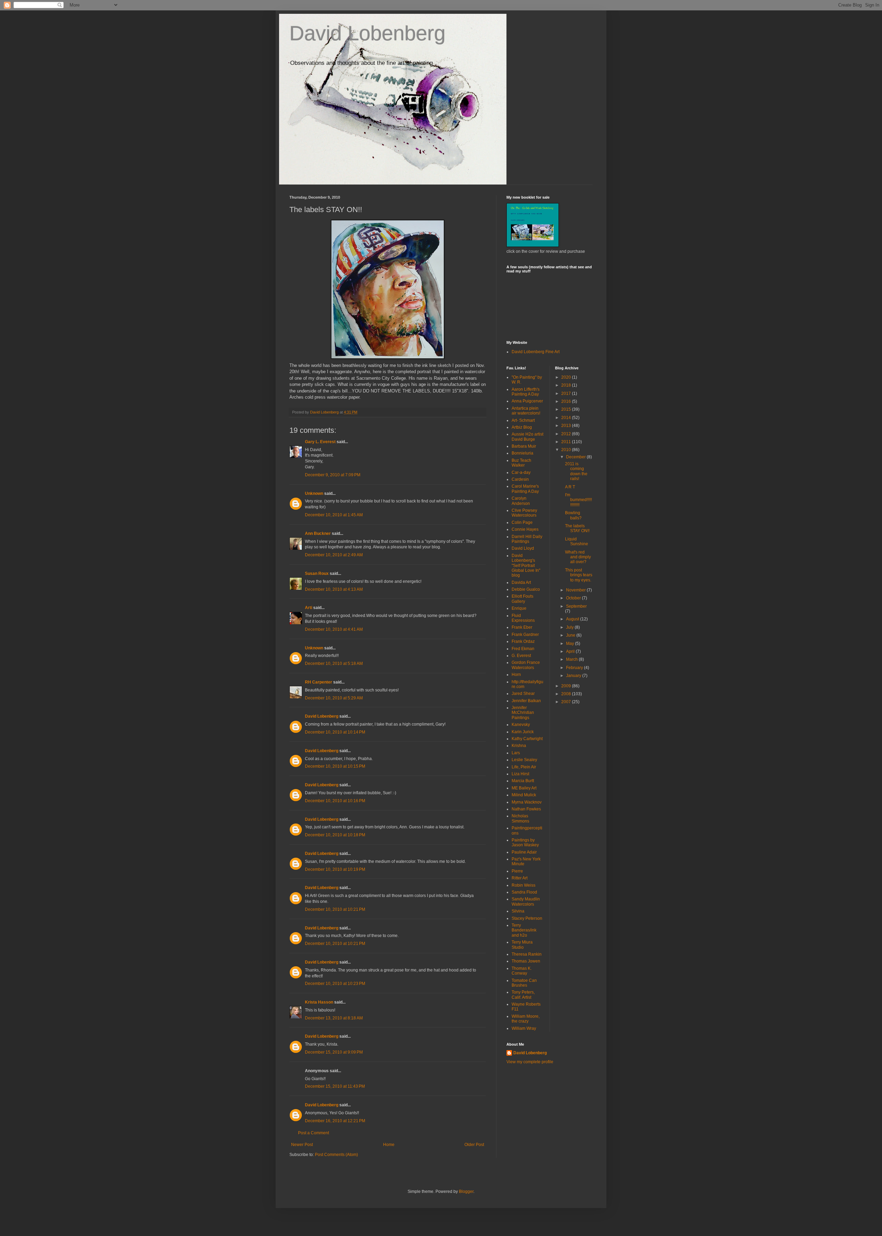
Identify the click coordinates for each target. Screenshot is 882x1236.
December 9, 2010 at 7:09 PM (332, 474)
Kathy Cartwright (527, 738)
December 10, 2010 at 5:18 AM (334, 663)
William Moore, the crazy (526, 1019)
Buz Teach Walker (521, 463)
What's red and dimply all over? (578, 557)
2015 (566, 409)
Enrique (519, 608)
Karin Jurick (523, 731)
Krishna (519, 745)
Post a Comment (313, 1132)
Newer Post (302, 1144)
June (571, 635)
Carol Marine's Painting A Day (525, 489)
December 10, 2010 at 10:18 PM (335, 835)
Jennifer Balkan (526, 700)
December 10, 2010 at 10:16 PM (335, 800)
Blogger (466, 1191)
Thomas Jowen (526, 961)
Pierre (517, 871)
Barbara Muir (524, 446)
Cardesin (520, 479)
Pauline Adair (524, 852)
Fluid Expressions (523, 618)
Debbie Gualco (526, 589)
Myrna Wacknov (527, 802)
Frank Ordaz (523, 641)
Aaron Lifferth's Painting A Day (526, 392)
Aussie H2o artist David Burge (527, 436)
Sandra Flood (524, 892)
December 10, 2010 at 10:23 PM (335, 983)
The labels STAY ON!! (577, 528)
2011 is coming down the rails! (576, 471)
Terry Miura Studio (522, 944)
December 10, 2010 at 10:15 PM (335, 766)
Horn (516, 674)
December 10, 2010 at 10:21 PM (335, 909)
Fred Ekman (523, 648)
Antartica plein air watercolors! (526, 411)
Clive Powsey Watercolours (524, 513)
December (576, 457)
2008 (566, 693)
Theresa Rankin (527, 954)
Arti (308, 607)
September (576, 606)
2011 (566, 441)
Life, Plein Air (524, 767)
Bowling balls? (573, 515)
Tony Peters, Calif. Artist (523, 994)
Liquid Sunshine (576, 541)
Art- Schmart (523, 420)
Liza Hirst (520, 773)
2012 (566, 433)
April (571, 651)
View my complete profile (529, 1061)
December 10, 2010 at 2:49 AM (334, 554)
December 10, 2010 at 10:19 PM (335, 869)
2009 (566, 686)
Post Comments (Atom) (336, 1154)
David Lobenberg (367, 33)
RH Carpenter (318, 682)
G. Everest (521, 655)
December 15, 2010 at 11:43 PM (335, 1086)
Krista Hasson (319, 1002)
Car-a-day (521, 472)
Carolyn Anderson (521, 501)
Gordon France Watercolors (526, 665)
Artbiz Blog (522, 427)
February (575, 667)
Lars (516, 752)
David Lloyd (523, 548)
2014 (566, 417)
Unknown (314, 493)
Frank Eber (522, 627)
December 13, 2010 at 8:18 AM (334, 1018)
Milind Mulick (524, 795)
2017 (566, 393)
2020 (566, 377)
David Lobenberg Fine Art (536, 351)
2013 (566, 425)
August (573, 619)
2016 (566, 401)
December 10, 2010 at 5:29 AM (334, 698)
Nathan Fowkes (526, 809)
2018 (566, 385)
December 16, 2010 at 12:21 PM (335, 1120)
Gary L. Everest (320, 441)
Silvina (518, 911)
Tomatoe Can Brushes (524, 983)
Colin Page (522, 522)
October (574, 598)
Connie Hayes (525, 529)
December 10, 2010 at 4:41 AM (334, 629)
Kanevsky (521, 724)
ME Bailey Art (524, 788)
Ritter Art (519, 878)
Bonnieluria (522, 453)
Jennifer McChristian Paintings (523, 712)
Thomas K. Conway (522, 971)
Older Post (474, 1144)
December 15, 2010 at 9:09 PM (334, 1052)
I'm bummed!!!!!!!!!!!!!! (578, 499)
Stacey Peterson (527, 918)
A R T (570, 487)
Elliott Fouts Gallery (522, 599)
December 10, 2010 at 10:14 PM (335, 732)
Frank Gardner (525, 634)
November (576, 590)
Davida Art (521, 582)
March (572, 659)
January (574, 675)
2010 (566, 449)
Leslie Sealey (524, 759)
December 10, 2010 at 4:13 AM (334, 589)
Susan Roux (317, 573)
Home (388, 1144)
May (570, 643)
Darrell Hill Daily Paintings (527, 539)
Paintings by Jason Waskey (525, 842)
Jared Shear (523, 693)
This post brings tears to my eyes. (578, 575)
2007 (566, 701)
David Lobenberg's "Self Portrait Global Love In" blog (526, 565)
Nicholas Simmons (520, 818)
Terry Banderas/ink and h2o (524, 930)
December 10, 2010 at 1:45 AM (334, 514)
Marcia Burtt (523, 780)
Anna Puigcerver (527, 401)
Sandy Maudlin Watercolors (526, 901)
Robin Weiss (523, 885)
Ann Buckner (318, 533)
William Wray (524, 1028)
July (570, 627)
